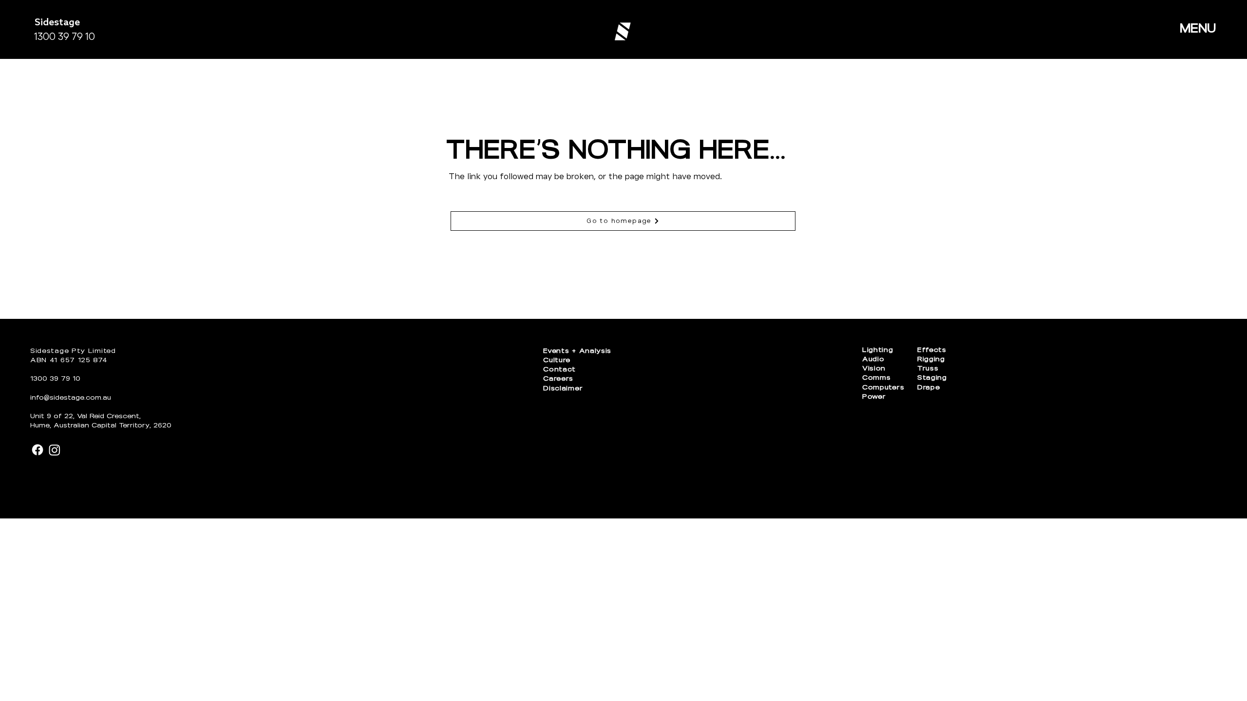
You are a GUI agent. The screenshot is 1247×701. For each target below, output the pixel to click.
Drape (928, 387)
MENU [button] (1198, 28)
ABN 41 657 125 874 (69, 360)
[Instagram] (54, 450)
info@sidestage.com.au (70, 397)
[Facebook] (37, 450)
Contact (559, 369)
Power (874, 396)
